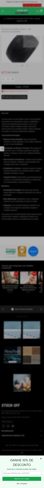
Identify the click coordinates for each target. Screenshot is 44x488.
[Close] (40, 458)
